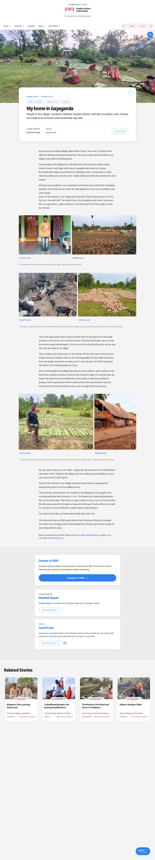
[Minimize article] (130, 92)
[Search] (124, 26)
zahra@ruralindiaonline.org (89, 535)
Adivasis (66, 102)
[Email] (64, 643)
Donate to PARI (75, 577)
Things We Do (52, 102)
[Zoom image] (150, 34)
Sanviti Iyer (51, 132)
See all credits (120, 131)
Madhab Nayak (33, 132)
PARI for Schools (35, 102)
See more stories (49, 610)
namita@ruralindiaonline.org (51, 538)
